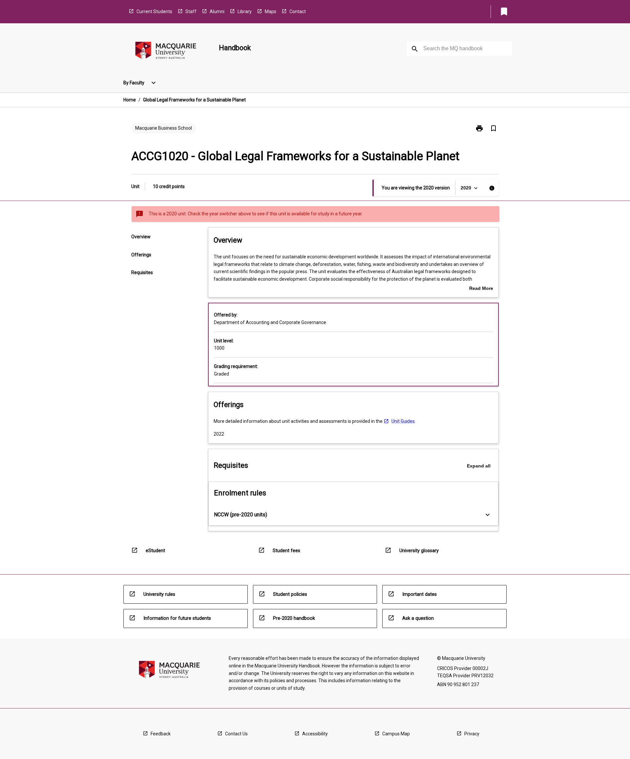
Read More (481, 289)
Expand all (479, 465)
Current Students (154, 11)
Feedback (161, 733)
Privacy (471, 733)
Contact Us (236, 733)
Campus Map (396, 733)
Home (129, 99)
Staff (191, 11)
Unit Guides (403, 421)
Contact (297, 11)
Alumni (217, 11)
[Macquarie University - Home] (165, 51)
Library (245, 11)
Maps (270, 11)
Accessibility (315, 733)
